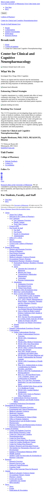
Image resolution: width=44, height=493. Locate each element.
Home (7, 45)
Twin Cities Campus (20, 224)
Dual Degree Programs (17, 253)
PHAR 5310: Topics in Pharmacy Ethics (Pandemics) (29, 395)
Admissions (18, 282)
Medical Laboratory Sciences (19, 411)
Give (19, 24)
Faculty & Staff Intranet (9, 24)
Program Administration (26, 280)
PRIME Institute (14, 454)
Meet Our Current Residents (23, 292)
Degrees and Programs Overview (20, 249)
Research (8, 459)
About (7, 213)
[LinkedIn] (22, 177)
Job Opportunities (15, 241)
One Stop (8, 7)
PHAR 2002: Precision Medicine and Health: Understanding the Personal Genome (30, 357)
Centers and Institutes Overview (20, 430)
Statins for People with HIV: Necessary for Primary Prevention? (29, 321)
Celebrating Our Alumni (17, 481)
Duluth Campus (19, 222)
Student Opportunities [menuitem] (12, 32)
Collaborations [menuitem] (10, 30)
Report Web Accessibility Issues (21, 209)
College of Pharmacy (8, 17)
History (11, 240)
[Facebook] (22, 173)
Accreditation (9, 165)
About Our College (15, 214)
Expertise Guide (14, 467)
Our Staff (17, 230)
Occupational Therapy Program (20, 259)
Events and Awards (15, 479)
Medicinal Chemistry (16, 413)
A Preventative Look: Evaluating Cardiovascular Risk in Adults (29, 296)
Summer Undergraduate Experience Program (24, 328)
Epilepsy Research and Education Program (23, 446)
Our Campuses (14, 218)
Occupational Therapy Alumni (19, 475)
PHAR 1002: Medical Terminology (30, 342)
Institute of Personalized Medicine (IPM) (23, 452)
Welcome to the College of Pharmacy (21, 216)
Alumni (16, 324)
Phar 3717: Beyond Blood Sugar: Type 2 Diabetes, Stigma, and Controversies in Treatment (29, 376)
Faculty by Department (21, 234)
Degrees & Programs (12, 247)
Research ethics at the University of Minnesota (16, 185)
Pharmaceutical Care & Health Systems (22, 421)
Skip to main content (8, 2)
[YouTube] (22, 179)
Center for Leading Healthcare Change (22, 442)
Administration (19, 236)
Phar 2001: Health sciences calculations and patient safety (28, 352)
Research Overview (16, 461)
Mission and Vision (24, 272)
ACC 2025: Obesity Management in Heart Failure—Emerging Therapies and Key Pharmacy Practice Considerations (30, 302)
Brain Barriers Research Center (19, 432)
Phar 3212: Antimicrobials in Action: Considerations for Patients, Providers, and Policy (30, 367)
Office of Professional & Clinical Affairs (23, 417)
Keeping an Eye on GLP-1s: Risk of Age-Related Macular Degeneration (30, 308)
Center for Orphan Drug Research (20, 444)
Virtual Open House (25, 288)
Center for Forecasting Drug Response (22, 440)
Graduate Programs (15, 255)
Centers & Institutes (11, 46)
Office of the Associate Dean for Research (23, 469)
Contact (12, 245)
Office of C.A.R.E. (15, 238)
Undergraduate (14, 330)
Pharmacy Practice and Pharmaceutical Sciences (25, 425)
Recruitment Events (24, 286)
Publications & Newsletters (18, 490)
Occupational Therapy (16, 415)
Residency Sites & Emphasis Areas (25, 290)
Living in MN (14, 226)
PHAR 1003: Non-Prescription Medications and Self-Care (28, 345)
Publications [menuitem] (9, 33)
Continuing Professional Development (22, 403)
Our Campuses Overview (22, 220)
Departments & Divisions (13, 405)
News (7, 484)
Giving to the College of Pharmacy (21, 243)
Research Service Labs (17, 463)
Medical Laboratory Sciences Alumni (21, 473)
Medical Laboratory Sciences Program (22, 257)
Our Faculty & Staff (16, 228)
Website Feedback (11, 161)
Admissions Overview (25, 284)
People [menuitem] (7, 28)
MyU (7, 9)
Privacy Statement (6, 209)
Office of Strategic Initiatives (19, 419)
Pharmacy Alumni (15, 477)
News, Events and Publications (24, 294)
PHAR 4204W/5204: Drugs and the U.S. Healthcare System (30, 387)
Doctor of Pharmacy (16, 251)
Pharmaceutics (14, 423)
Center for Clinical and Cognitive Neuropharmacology (19, 20)
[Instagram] (22, 175)
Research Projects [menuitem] (11, 35)
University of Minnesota (21, 205)
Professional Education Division (20, 427)
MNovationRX (14, 482)
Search (4, 13)
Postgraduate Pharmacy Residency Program (24, 261)
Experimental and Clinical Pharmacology (23, 409)
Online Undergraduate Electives (24, 332)
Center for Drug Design (17, 438)
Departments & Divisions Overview (21, 407)
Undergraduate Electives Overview (25, 398)
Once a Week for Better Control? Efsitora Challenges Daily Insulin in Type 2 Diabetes (30, 313)
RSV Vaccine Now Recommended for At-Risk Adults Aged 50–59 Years (30, 318)
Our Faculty (18, 232)
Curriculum (22, 278)
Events (11, 488)
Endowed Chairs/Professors (18, 465)
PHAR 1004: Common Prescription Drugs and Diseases (30, 348)
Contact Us (9, 163)
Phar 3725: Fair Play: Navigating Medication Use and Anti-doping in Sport (30, 382)
